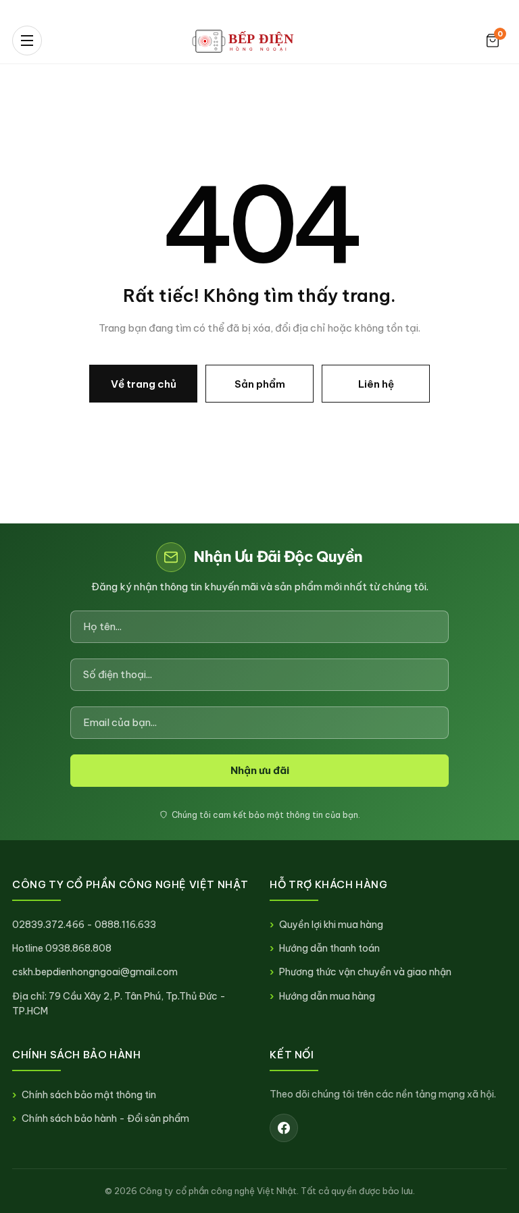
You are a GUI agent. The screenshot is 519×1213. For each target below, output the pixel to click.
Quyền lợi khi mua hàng (331, 925)
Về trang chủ (143, 384)
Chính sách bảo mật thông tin (89, 1095)
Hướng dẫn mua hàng (327, 996)
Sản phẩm (259, 384)
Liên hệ (376, 384)
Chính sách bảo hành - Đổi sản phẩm (105, 1118)
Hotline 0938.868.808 (62, 948)
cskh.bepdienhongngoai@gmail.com (95, 972)
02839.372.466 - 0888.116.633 (84, 925)
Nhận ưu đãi (259, 770)
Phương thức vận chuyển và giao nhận (365, 972)
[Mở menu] (27, 40)
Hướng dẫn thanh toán (329, 948)
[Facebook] (284, 1128)
